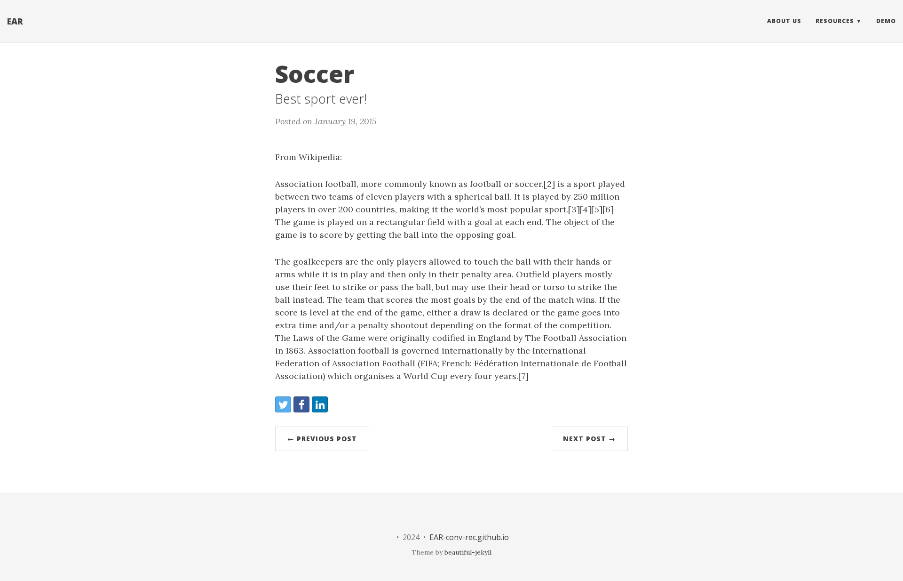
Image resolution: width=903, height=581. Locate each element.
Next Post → (589, 438)
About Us (784, 21)
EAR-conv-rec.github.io (469, 537)
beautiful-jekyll (467, 552)
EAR (15, 21)
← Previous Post (322, 438)
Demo (886, 21)
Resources (835, 21)
